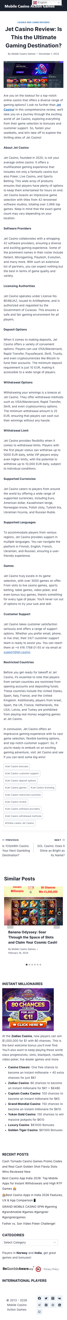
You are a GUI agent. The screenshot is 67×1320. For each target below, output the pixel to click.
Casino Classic (19, 1067)
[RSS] (60, 1305)
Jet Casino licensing (42, 787)
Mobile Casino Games (23, 53)
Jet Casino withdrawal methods (23, 816)
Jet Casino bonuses (16, 766)
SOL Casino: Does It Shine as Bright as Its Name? (51, 848)
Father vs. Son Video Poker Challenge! (28, 1223)
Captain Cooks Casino (24, 1093)
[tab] (26, 965)
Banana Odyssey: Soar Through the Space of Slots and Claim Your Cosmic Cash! (32, 937)
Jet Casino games (15, 787)
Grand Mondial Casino (24, 1104)
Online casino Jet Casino (19, 823)
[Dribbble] (53, 1305)
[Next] (57, 924)
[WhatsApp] (39, 1312)
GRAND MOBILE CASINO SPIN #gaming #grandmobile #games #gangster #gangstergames (29, 1212)
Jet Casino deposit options (20, 780)
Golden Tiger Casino (22, 1130)
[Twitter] (46, 1298)
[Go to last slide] (10, 924)
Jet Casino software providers (22, 808)
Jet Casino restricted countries (23, 794)
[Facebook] (39, 1298)
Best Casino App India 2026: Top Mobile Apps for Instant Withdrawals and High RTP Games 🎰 (32, 1183)
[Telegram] (39, 1305)
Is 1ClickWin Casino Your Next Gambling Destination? (16, 848)
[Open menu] (61, 5)
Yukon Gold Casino (21, 1114)
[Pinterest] (46, 1305)
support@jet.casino (17, 652)
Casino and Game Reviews (34, 22)
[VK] (60, 1298)
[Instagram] (53, 1298)
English (42, 2)
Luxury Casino (18, 1125)
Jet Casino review (15, 801)
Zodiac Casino (21, 1036)
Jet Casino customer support (22, 773)
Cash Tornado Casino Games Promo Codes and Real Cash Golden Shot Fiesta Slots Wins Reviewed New (32, 1166)
